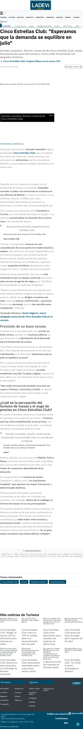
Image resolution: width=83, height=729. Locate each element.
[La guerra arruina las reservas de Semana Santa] (52, 654)
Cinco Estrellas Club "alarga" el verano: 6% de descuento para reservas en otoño (8, 637)
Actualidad (4, 688)
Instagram (33, 698)
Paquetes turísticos (38, 582)
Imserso (57, 26)
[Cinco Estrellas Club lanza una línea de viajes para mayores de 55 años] (74, 623)
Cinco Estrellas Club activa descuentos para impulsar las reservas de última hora (52, 637)
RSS (66, 722)
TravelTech (30, 17)
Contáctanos (61, 718)
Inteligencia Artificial (44, 26)
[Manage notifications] (78, 724)
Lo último (11, 17)
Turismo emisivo (20, 26)
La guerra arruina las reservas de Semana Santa (52, 664)
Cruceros (59, 17)
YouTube (32, 706)
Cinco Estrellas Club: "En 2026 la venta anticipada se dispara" (73, 665)
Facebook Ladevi (32, 693)
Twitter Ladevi (34, 688)
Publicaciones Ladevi (48, 689)
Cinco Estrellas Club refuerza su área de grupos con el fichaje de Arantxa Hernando (8, 667)
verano (31, 26)
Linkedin (32, 702)
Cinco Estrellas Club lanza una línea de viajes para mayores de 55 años (73, 635)
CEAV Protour (67, 26)
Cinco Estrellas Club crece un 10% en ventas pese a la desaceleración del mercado (30, 637)
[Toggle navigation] (4, 13)
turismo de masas (57, 582)
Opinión (68, 17)
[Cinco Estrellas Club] (9, 623)
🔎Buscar (76, 17)
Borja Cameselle (14, 143)
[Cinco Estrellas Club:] (74, 653)
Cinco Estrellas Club (9, 582)
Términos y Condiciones (9, 726)
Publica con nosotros (57, 713)
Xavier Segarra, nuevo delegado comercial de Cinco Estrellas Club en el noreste (26, 316)
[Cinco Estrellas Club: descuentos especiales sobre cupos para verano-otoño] (31, 653)
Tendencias (50, 17)
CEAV (77, 26)
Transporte (40, 17)
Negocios (20, 17)
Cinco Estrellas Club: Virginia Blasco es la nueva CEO (31, 61)
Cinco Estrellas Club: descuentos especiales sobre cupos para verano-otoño (31, 665)
